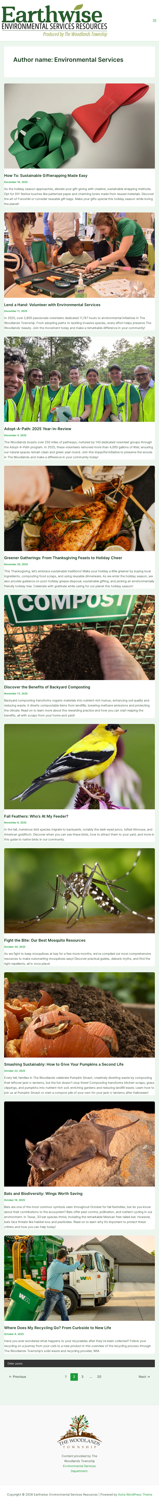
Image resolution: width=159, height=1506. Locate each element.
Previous (17, 1377)
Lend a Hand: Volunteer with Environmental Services (52, 304)
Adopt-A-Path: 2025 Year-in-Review (37, 428)
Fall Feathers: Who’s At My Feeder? (36, 816)
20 (99, 1377)
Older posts (15, 1363)
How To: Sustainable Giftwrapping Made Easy (46, 175)
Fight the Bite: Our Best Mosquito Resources (45, 940)
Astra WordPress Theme (135, 1494)
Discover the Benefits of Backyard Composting (47, 687)
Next (144, 1377)
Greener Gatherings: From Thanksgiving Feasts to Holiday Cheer (63, 557)
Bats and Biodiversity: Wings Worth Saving (43, 1193)
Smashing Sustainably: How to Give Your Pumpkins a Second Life (64, 1064)
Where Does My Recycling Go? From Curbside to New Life (57, 1327)
